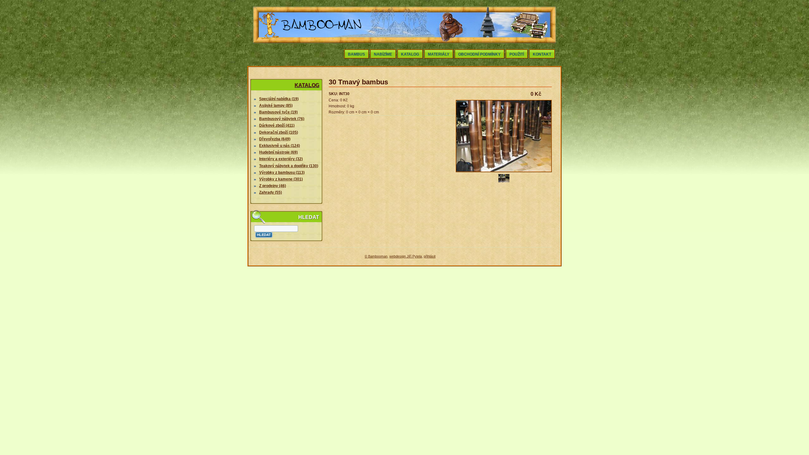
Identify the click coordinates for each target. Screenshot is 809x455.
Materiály (438, 54)
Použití (516, 54)
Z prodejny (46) (272, 186)
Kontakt (542, 54)
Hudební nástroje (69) (278, 152)
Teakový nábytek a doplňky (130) (288, 166)
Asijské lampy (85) (276, 105)
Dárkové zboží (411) (277, 125)
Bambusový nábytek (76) (281, 119)
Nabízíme (383, 54)
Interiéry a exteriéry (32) (281, 159)
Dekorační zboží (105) (278, 132)
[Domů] (310, 40)
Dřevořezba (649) (274, 139)
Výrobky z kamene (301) (281, 179)
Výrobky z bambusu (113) (282, 172)
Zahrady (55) (270, 192)
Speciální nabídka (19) (279, 99)
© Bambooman (376, 256)
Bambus (356, 54)
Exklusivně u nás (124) (279, 145)
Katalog (410, 54)
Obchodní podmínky (479, 54)
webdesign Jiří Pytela (405, 256)
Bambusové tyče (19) (278, 112)
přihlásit (429, 256)
